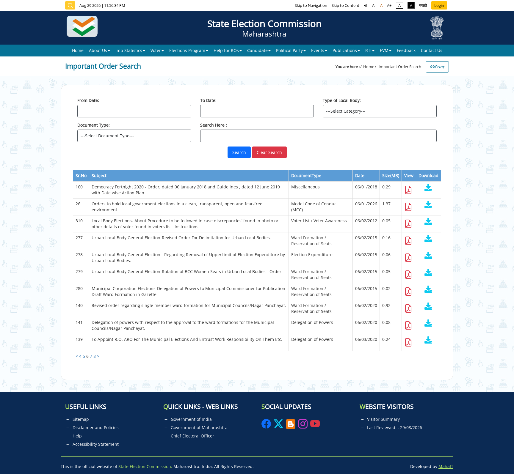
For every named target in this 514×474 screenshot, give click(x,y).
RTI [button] (368, 50)
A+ (389, 5)
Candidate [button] (257, 50)
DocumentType (306, 175)
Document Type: (93, 125)
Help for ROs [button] (226, 50)
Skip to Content (345, 5)
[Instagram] (303, 426)
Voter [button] (156, 50)
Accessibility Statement (96, 444)
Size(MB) (390, 175)
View (408, 175)
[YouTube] (315, 426)
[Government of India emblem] (437, 28)
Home (78, 50)
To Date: (208, 100)
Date (359, 175)
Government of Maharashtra (199, 427)
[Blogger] (290, 426)
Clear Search (269, 152)
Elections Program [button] (187, 50)
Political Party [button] (289, 50)
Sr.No (81, 175)
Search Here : (213, 125)
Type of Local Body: (342, 100)
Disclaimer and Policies (96, 427)
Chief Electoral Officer (192, 436)
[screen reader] (366, 5)
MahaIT (445, 466)
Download (428, 175)
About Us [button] (98, 50)
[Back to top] (495, 456)
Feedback (406, 50)
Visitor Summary (383, 419)
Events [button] (317, 50)
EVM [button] (384, 50)
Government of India (191, 419)
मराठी (423, 5)
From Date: (88, 100)
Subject (99, 175)
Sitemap (81, 419)
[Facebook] (266, 426)
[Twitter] (278, 426)
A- (374, 5)
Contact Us (431, 50)
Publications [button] (345, 50)
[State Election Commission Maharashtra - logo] (84, 28)
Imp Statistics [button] (128, 50)
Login (439, 5)
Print (439, 67)
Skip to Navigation (311, 5)
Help (77, 436)
